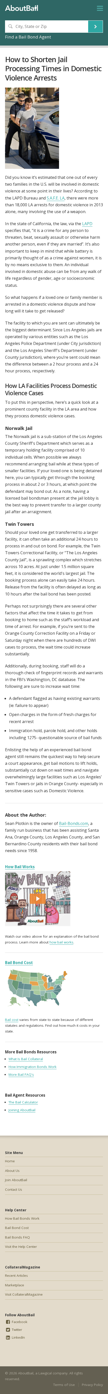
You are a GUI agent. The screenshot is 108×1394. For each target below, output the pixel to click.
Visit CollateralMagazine (24, 1294)
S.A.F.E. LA (56, 198)
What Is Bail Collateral (26, 1059)
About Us (12, 1170)
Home (10, 1161)
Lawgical (45, 1373)
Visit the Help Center (21, 1246)
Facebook (19, 1322)
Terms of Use (64, 1384)
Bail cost (11, 1019)
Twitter (16, 1329)
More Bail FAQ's (21, 1074)
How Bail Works (20, 866)
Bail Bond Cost (19, 962)
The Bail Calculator (23, 1102)
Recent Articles (16, 1275)
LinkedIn (18, 1337)
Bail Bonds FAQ (17, 1237)
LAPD (87, 223)
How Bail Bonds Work (22, 1218)
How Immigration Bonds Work (33, 1066)
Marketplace (14, 1285)
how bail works (61, 942)
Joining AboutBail (22, 1110)
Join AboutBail (16, 1180)
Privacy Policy (92, 1384)
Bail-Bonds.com (73, 823)
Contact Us (13, 1189)
